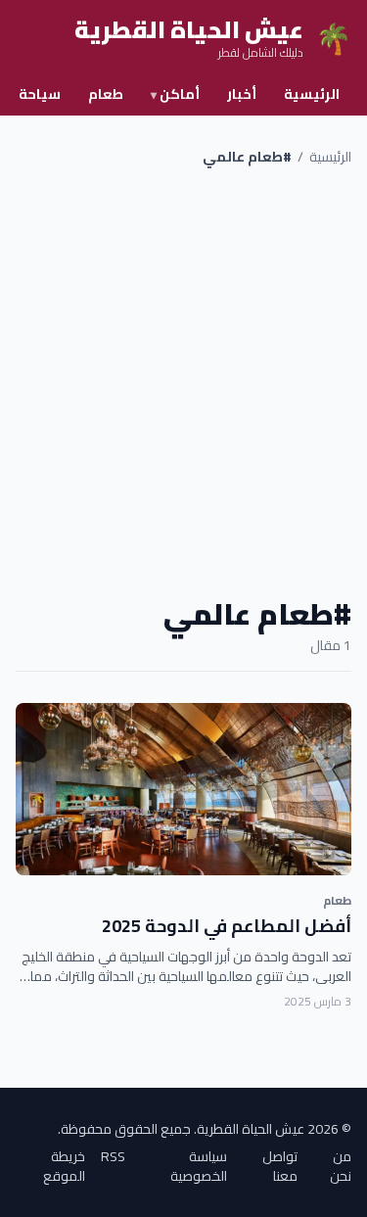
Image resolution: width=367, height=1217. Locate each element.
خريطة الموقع (64, 1166)
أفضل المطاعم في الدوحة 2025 (226, 926)
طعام (105, 94)
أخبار (241, 94)
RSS (113, 1158)
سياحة (40, 94)
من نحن (340, 1166)
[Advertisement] (183, 381)
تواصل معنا (280, 1166)
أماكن (175, 94)
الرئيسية (312, 94)
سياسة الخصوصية (198, 1166)
